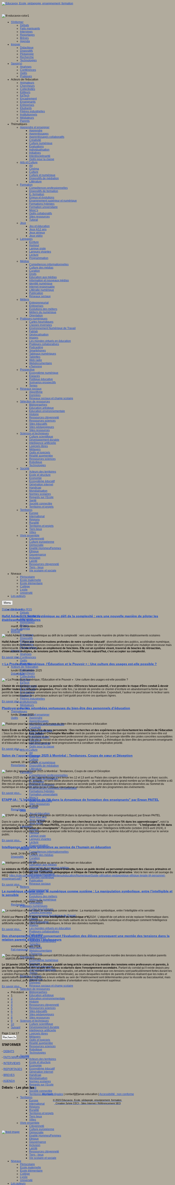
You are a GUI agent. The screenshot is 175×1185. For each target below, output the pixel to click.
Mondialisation (38, 1078)
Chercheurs (27, 673)
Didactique (17, 673)
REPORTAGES (12, 1069)
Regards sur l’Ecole (41, 1084)
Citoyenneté (36, 1126)
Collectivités (27, 676)
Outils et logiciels (39, 1040)
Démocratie (36, 1132)
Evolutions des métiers (43, 896)
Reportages (27, 622)
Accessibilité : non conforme (116, 1094)
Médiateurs (27, 705)
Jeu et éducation (39, 813)
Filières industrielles (32, 698)
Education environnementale (47, 998)
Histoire (34, 1001)
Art (31, 753)
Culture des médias (41, 855)
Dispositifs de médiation (44, 765)
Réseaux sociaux (40, 883)
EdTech (24, 682)
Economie (35, 1065)
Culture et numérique (42, 762)
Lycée (24, 1177)
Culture (33, 759)
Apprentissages (39, 721)
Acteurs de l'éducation (24, 666)
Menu (7, 602)
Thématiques (19, 711)
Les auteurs (18, 1183)
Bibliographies (38, 992)
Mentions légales (52, 1094)
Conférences (28, 657)
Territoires (26, 1097)
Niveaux (16, 1161)
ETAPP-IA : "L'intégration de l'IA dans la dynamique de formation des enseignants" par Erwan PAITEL (80, 799)
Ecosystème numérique (43, 960)
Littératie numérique (41, 877)
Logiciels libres (38, 1033)
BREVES (9, 1075)
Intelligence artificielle (42, 1030)
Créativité (35, 727)
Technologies (37, 1052)
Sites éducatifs (38, 1011)
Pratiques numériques (33, 906)
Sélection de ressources (35, 988)
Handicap (35, 1075)
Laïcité (33, 1148)
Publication (36, 880)
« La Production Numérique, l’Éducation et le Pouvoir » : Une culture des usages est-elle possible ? (79, 664)
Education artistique (41, 995)
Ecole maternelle (30, 1167)
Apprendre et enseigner (34, 714)
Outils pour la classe (41, 746)
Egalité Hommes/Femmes (45, 1135)
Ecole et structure (40, 1062)
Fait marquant (19, 949)
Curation (34, 858)
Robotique (35, 1049)
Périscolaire (27, 1164)
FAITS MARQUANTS (16, 1057)
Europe (33, 1100)
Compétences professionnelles (48, 775)
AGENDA (9, 1081)
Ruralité (34, 1110)
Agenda (25, 628)
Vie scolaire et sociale (42, 1157)
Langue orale (37, 835)
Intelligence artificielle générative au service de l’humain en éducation (56, 847)
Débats (24, 612)
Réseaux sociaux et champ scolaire (51, 985)
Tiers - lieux (36, 1154)
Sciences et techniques (34, 1020)
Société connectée (40, 1091)
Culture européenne (41, 1129)
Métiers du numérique (42, 899)
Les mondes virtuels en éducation (50, 928)
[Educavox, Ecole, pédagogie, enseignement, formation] (37, 3)
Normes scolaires (40, 1081)
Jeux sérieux (37, 820)
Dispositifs (26, 638)
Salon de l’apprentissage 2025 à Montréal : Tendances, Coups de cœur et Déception (67, 755)
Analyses (25, 654)
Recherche (18, 904)
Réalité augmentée (41, 1043)
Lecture (34, 842)
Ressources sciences (42, 1008)
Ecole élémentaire (31, 1170)
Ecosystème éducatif (42, 1068)
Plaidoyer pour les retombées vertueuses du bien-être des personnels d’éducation (66, 708)
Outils (23, 660)
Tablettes (34, 944)
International (37, 1103)
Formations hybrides (41, 791)
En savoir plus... (11, 657)
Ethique (34, 1138)
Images (33, 925)
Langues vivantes (40, 839)
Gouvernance (37, 1142)
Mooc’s (33, 797)
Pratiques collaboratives (44, 931)
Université (26, 1180)
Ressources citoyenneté (44, 1004)
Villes (32, 1119)
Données (35, 982)
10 (12, 1024)
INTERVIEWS (11, 1063)
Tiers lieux (35, 1116)
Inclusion (34, 1145)
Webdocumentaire (40, 950)
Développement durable (44, 1027)
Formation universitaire (43, 794)
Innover (15, 631)
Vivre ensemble (29, 1122)
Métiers (24, 886)
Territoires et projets (41, 1113)
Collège (25, 1173)
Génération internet (41, 1071)
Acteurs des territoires (42, 1059)
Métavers (35, 1036)
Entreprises (36, 893)
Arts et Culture (29, 749)
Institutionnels (28, 702)
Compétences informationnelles (49, 851)
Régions (34, 1106)
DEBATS (8, 1051)
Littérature (35, 768)
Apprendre (35, 717)
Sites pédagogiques (41, 1014)
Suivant (15, 1027)
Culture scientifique (41, 1024)
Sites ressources (39, 804)
